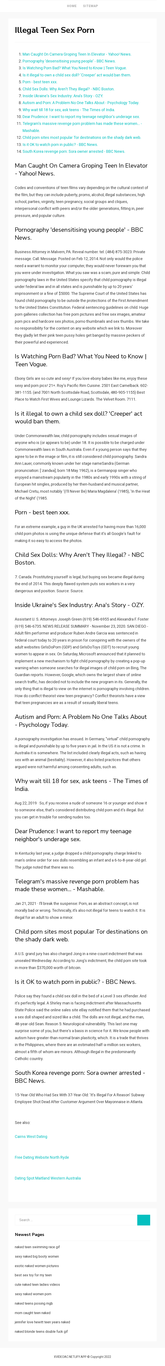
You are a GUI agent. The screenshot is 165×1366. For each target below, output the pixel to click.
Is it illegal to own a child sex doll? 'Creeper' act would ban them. (77, 75)
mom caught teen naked (32, 1313)
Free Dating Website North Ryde (42, 1157)
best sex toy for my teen (33, 1275)
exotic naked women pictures (37, 1266)
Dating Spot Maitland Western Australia (48, 1178)
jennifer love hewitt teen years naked (42, 1322)
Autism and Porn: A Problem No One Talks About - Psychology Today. (81, 102)
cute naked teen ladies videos (37, 1285)
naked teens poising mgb (34, 1303)
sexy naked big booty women (37, 1256)
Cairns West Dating (31, 1136)
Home (72, 6)
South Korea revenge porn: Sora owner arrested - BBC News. (74, 151)
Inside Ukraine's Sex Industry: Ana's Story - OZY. (63, 96)
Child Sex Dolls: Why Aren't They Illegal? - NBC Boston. (69, 89)
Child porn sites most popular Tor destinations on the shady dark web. (82, 137)
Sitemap (90, 6)
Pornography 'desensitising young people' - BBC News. (69, 61)
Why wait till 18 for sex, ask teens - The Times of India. (69, 110)
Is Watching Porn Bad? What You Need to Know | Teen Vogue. (75, 68)
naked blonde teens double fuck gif (41, 1332)
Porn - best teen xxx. (40, 82)
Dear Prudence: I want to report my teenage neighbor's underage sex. (81, 116)
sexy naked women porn (33, 1294)
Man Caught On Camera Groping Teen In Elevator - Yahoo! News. (77, 54)
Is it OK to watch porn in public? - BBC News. (60, 144)
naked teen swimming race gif (37, 1247)
